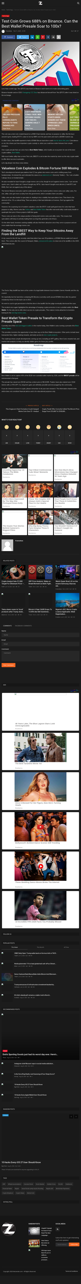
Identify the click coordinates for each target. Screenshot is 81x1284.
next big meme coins (19, 313)
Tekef (30, 586)
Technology (9, 10)
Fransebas (9, 31)
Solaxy (27, 209)
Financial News (7, 1188)
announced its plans (46, 241)
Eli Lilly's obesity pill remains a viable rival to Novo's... (32, 995)
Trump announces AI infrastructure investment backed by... (34, 984)
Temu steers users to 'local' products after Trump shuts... (13, 610)
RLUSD (60, 1184)
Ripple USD (49, 1188)
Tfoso (4, 1057)
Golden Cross (51, 1184)
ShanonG (17, 1066)
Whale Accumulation (14, 1184)
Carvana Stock (28, 1184)
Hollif (3, 586)
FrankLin (58, 617)
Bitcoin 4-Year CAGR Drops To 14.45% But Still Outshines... (40, 610)
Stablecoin (69, 1184)
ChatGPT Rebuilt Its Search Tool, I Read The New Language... (46, 1231)
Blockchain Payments (62, 1188)
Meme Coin (30, 1193)
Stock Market (40, 1184)
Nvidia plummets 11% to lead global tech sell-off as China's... (35, 964)
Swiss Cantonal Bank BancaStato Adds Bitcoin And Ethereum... (35, 974)
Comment (5, 649)
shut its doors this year (61, 140)
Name (4, 631)
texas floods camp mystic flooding (32, 1188)
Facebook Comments (23, 626)
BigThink (17, 1087)
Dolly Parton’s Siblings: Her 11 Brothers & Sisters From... (28, 1162)
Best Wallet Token (39, 209)
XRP (4, 1184)
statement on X (47, 175)
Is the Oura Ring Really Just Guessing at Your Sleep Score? (34, 1074)
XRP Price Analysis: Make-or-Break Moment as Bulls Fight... (40, 582)
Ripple (17, 1188)
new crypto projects (50, 335)
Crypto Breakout (8, 1193)
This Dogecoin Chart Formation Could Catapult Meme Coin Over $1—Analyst (22, 410)
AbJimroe (4, 614)
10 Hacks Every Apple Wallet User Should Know (30, 1095)
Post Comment (8, 665)
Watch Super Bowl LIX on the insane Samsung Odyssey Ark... (67, 583)
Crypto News (20, 1193)
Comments (7, 626)
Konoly (16, 1076)
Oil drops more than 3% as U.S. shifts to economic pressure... (46, 1255)
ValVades (17, 987)
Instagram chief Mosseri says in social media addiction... (34, 1063)
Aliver (16, 966)
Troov (30, 614)
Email (4, 640)
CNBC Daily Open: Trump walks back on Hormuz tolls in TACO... (35, 953)
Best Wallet (16, 152)
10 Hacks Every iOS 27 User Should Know (28, 1084)
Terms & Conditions (71, 1271)
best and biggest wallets (24, 326)
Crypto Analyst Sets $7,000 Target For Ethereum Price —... (13, 582)
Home (3, 10)
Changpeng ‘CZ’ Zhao (29, 92)
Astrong (16, 1097)
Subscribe (74, 1244)
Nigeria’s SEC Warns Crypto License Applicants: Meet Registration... (66, 611)
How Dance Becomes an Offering (45, 1243)
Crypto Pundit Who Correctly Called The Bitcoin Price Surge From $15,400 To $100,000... (60, 410)
